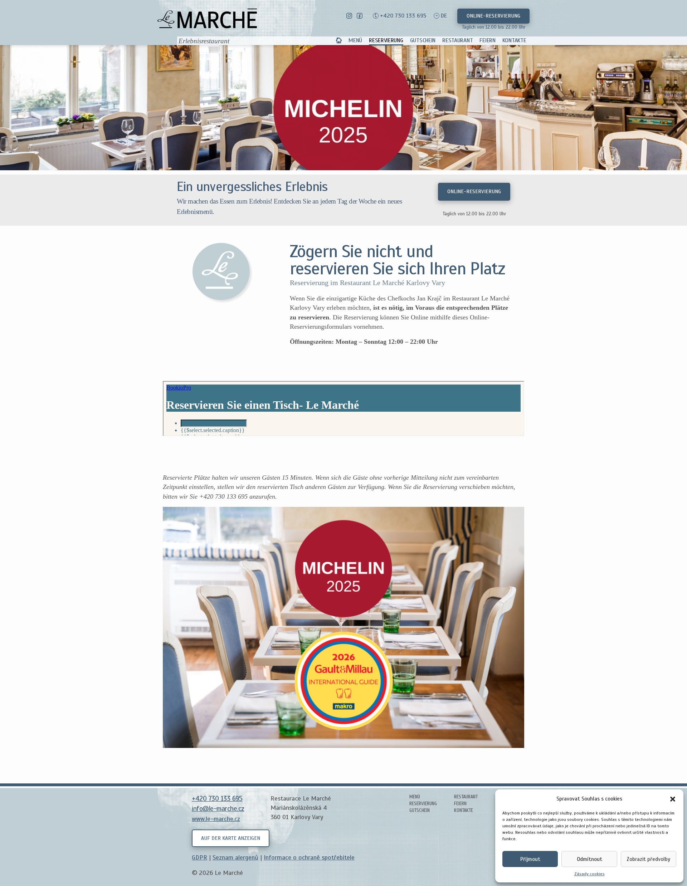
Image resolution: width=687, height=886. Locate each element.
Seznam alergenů (235, 857)
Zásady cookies (589, 873)
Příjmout (530, 859)
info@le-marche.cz (218, 808)
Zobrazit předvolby (648, 859)
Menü (355, 40)
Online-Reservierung (493, 16)
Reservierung (386, 40)
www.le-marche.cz (216, 819)
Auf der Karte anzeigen (230, 838)
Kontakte (514, 40)
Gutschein (422, 40)
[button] (672, 798)
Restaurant (457, 40)
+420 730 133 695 (403, 15)
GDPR (199, 857)
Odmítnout (589, 859)
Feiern (487, 40)
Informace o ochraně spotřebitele (309, 857)
